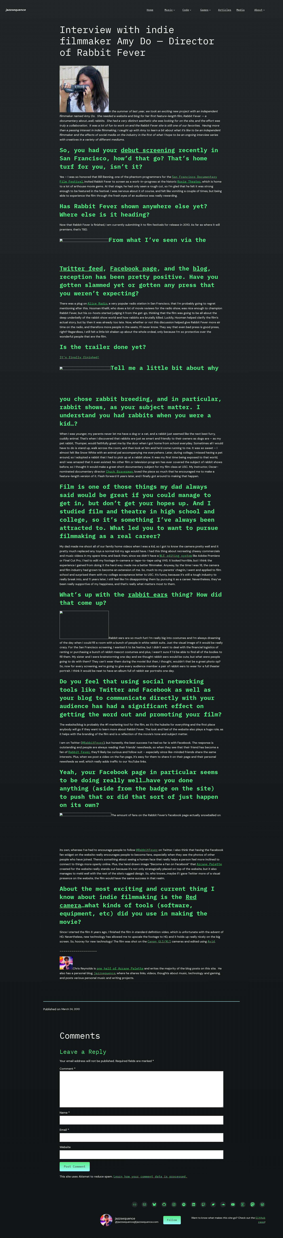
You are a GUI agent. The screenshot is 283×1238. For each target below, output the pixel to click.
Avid (211, 941)
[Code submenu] (190, 10)
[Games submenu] (210, 10)
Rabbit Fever (79, 752)
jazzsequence (16, 10)
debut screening (148, 150)
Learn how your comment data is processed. (150, 1176)
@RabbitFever (93, 743)
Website (65, 1147)
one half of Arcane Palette (120, 968)
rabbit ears (148, 594)
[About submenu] (264, 10)
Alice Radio (97, 303)
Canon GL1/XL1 (159, 941)
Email (64, 1130)
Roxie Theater (189, 181)
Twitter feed (81, 268)
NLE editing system (176, 556)
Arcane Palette (209, 864)
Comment (67, 1069)
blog (200, 268)
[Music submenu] (174, 10)
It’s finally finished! (79, 357)
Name (65, 1113)
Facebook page (133, 268)
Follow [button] (172, 1219)
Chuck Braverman (119, 471)
